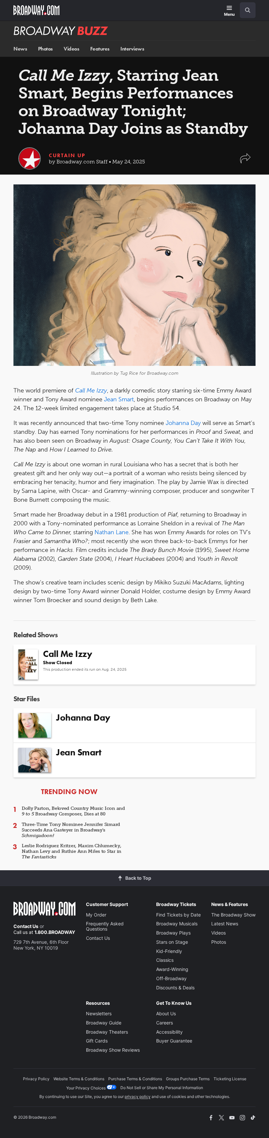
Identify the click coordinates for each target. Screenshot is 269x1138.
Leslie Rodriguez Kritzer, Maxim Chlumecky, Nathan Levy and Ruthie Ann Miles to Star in (71, 851)
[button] (245, 161)
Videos (71, 49)
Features (100, 49)
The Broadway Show (233, 914)
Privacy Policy (36, 1078)
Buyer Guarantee (174, 1040)
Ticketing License (230, 1078)
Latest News (224, 923)
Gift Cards (97, 1040)
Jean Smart (119, 399)
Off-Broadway (171, 978)
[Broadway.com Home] (36, 10)
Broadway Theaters (107, 1032)
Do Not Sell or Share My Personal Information (161, 1087)
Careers (164, 1022)
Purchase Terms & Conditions (135, 1078)
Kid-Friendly (169, 951)
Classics (165, 960)
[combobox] (245, 10)
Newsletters (99, 1013)
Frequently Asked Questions (105, 926)
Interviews (132, 49)
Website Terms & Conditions (78, 1078)
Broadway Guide (103, 1022)
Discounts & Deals (175, 987)
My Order (96, 914)
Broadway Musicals (176, 923)
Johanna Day (183, 423)
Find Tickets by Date (178, 914)
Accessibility (169, 1032)
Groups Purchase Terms (188, 1078)
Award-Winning (172, 969)
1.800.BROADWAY (54, 932)
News (20, 49)
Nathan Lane (111, 532)
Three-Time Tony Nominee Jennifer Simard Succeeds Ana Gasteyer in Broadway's (71, 830)
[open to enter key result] (248, 10)
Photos (45, 49)
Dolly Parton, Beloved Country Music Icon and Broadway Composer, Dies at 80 (73, 811)
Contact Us (25, 926)
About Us (166, 1013)
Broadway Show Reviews (113, 1050)
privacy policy (138, 1096)
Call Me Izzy (91, 390)
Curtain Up (67, 155)
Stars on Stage (172, 942)
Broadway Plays (173, 933)
